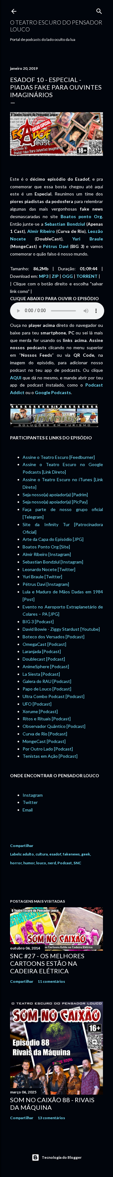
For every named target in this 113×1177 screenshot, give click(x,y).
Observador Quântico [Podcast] (54, 726)
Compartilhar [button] (21, 845)
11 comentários (51, 981)
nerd (52, 863)
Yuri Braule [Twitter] (42, 576)
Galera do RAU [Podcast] (47, 681)
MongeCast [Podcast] (44, 741)
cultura (41, 854)
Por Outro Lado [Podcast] (48, 748)
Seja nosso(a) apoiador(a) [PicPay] (55, 501)
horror (16, 863)
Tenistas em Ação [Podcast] (50, 756)
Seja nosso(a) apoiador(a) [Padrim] (55, 494)
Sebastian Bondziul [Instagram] (53, 561)
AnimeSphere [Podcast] (46, 666)
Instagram (33, 795)
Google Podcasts (53, 392)
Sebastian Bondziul (65, 224)
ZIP (55, 276)
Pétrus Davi (55, 246)
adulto (28, 854)
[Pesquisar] (99, 10)
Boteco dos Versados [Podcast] (53, 636)
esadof (55, 854)
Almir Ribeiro (41, 231)
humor (29, 863)
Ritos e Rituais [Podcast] (47, 718)
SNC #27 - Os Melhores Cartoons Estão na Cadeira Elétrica (47, 963)
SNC (77, 863)
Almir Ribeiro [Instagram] (47, 554)
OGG (67, 276)
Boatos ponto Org (81, 216)
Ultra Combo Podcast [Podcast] (53, 696)
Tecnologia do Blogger (62, 1157)
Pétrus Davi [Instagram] (46, 584)
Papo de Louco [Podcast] (47, 688)
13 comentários (51, 1117)
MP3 (43, 276)
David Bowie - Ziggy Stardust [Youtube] (61, 629)
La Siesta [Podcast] (41, 674)
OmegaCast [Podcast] (44, 644)
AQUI (15, 377)
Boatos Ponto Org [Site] (46, 546)
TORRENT (87, 276)
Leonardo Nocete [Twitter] (49, 569)
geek (85, 854)
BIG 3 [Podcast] (38, 621)
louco (41, 863)
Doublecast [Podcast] (44, 659)
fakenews (71, 854)
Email (28, 809)
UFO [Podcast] (37, 704)
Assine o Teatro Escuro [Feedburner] (59, 457)
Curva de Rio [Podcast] (45, 733)
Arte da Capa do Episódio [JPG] (53, 539)
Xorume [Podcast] (40, 711)
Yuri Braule (87, 238)
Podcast (64, 863)
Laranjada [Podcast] (42, 651)
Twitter (30, 802)
